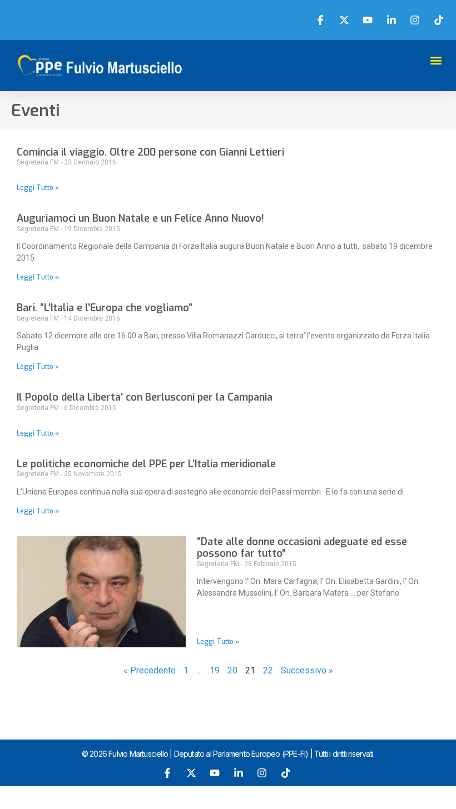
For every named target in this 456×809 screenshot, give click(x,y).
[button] (436, 60)
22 (268, 670)
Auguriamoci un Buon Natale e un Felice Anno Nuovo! (140, 218)
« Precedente (149, 670)
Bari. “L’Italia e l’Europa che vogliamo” (104, 307)
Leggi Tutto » (38, 187)
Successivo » (307, 670)
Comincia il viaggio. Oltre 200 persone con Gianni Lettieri (150, 152)
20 (232, 670)
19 (215, 670)
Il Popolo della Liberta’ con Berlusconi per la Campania (144, 397)
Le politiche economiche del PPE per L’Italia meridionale (146, 464)
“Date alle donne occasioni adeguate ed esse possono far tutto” (302, 548)
